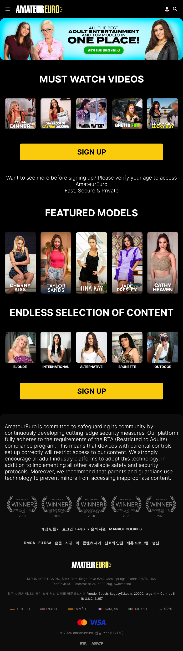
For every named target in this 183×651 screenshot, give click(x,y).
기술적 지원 (96, 529)
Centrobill (167, 593)
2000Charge (143, 593)
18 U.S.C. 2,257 (92, 598)
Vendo (92, 593)
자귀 (68, 543)
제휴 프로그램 (138, 543)
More (167, 608)
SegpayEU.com (121, 593)
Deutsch (23, 609)
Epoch (103, 593)
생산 (155, 543)
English (52, 609)
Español (80, 609)
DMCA (29, 543)
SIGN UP (91, 152)
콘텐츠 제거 (92, 543)
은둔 (58, 543)
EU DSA (44, 543)
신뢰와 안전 (114, 543)
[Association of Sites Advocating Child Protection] (97, 643)
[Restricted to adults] (86, 643)
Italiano (140, 609)
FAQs (80, 529)
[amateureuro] (39, 9)
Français (111, 609)
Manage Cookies (125, 529)
